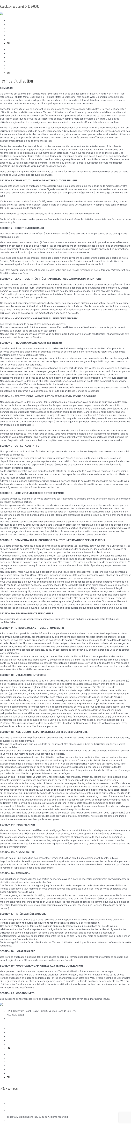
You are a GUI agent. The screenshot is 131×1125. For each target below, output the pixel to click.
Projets (10, 31)
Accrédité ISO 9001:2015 (13, 1096)
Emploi (10, 35)
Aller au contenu (9, 2)
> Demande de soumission (16, 1084)
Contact (11, 39)
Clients (10, 28)
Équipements (14, 24)
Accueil (11, 20)
